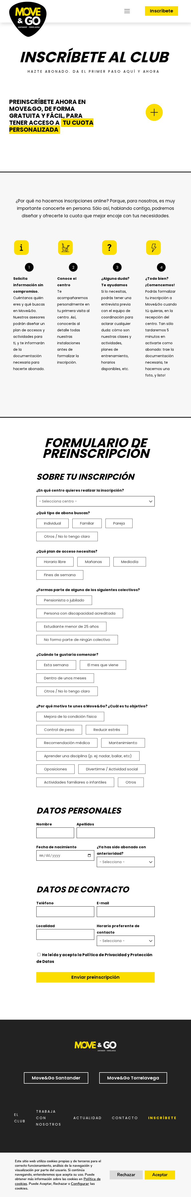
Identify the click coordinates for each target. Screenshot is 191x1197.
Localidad (45, 925)
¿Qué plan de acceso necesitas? (66, 551)
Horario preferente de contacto (118, 929)
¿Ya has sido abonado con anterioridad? (121, 850)
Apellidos (85, 824)
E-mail (103, 903)
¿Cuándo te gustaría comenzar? (67, 654)
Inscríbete (161, 11)
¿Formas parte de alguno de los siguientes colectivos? (88, 589)
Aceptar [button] (160, 1175)
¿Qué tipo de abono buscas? (63, 512)
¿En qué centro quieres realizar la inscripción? (80, 490)
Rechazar (126, 1175)
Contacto (125, 1117)
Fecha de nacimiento (56, 847)
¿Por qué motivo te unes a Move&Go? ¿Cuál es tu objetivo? (91, 706)
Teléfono (45, 903)
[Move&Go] (28, 20)
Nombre (44, 824)
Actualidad (87, 1117)
